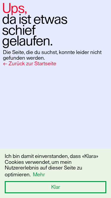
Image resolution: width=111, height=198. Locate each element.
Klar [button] (55, 187)
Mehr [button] (39, 174)
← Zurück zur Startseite (29, 63)
